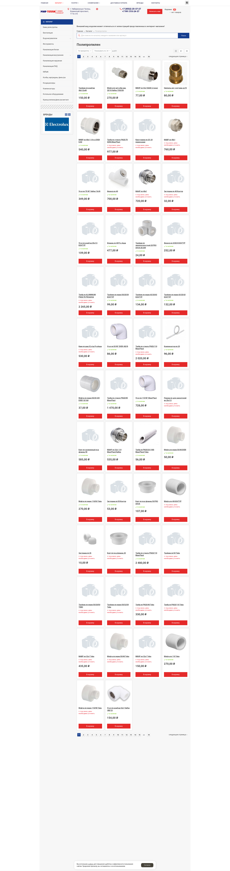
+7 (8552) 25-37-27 (131, 9)
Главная (80, 31)
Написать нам (154, 11)
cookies (90, 864)
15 (139, 56)
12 (126, 56)
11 (122, 56)
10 (118, 56)
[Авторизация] (229, 1)
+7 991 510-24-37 (130, 11)
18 (149, 56)
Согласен (147, 865)
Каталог (49, 22)
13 (131, 56)
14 (135, 56)
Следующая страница (177, 56)
